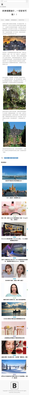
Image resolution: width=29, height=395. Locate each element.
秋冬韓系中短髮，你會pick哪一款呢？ (14, 280)
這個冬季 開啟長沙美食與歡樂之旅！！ (14, 180)
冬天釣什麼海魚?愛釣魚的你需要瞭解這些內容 (14, 318)
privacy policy (17, 392)
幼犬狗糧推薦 (3, 6)
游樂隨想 (7, 20)
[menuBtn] (27, 3)
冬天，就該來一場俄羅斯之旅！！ (14, 197)
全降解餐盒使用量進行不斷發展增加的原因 (15, 338)
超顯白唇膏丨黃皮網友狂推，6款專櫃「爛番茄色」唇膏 (15, 357)
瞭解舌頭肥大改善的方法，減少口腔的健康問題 (14, 299)
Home (2, 20)
